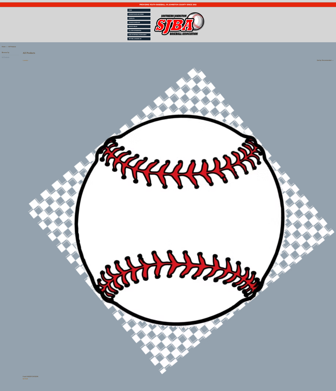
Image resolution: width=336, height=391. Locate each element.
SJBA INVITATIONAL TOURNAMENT (137, 34)
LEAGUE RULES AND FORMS (136, 14)
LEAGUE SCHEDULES (134, 22)
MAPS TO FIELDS (133, 26)
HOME (130, 10)
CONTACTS (131, 18)
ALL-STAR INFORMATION (135, 30)
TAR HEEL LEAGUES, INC (135, 38)
